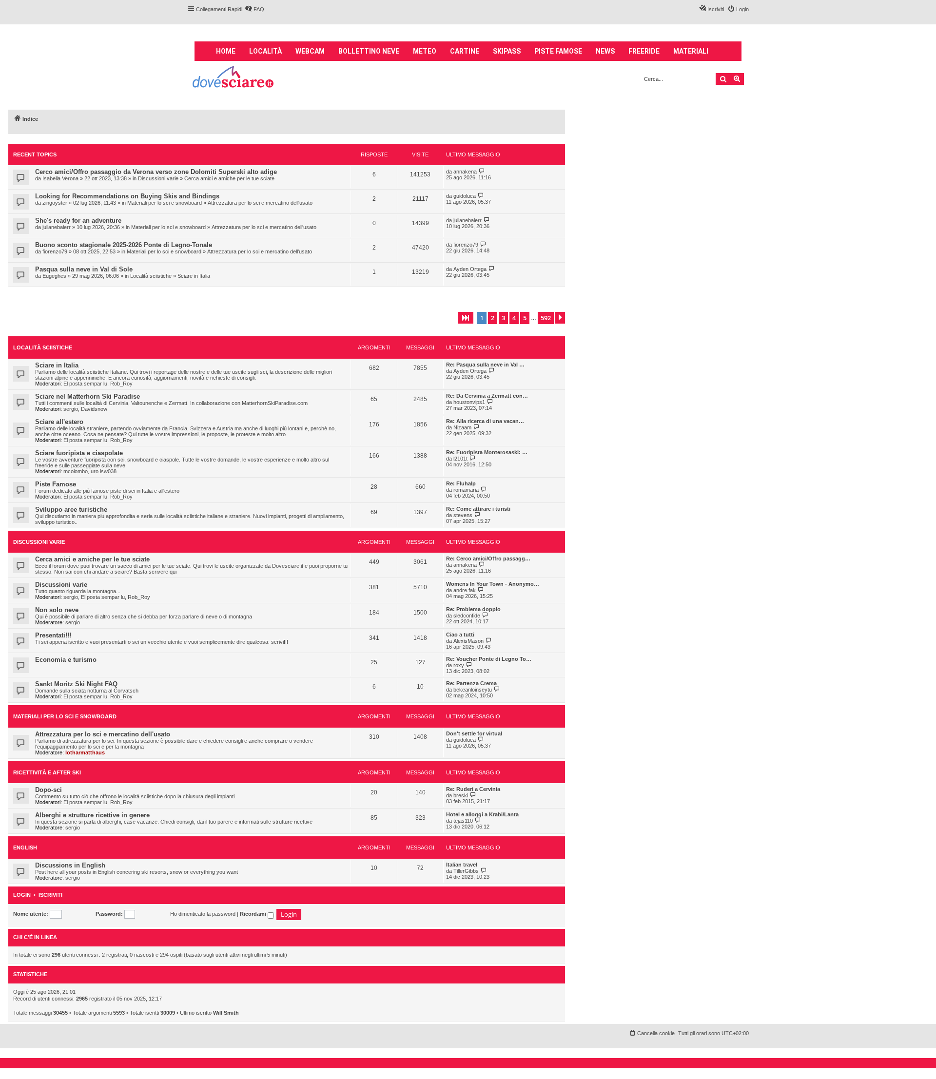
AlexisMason (468, 641)
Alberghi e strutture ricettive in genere (92, 815)
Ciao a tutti (460, 634)
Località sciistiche (151, 276)
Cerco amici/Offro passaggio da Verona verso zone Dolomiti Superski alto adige (156, 171)
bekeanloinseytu (472, 690)
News (605, 51)
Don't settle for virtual (474, 733)
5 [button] (524, 317)
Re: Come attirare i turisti (478, 509)
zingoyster (54, 203)
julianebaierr (56, 227)
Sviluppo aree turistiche (71, 509)
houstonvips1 (469, 402)
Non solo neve (56, 610)
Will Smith (226, 1013)
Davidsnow (94, 409)
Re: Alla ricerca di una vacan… (485, 421)
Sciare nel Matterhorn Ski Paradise (87, 396)
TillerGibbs (466, 871)
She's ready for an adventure (78, 220)
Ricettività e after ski (47, 772)
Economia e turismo (66, 659)
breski (460, 795)
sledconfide (466, 615)
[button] (465, 318)
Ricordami (254, 914)
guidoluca (464, 196)
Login (22, 895)
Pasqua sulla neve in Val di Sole (84, 269)
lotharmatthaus (85, 752)
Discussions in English (70, 865)
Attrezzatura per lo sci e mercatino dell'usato (260, 203)
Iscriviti (50, 895)
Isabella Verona (60, 178)
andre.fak (464, 590)
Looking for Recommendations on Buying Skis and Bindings (127, 196)
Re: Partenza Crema (471, 683)
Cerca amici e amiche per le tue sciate (229, 178)
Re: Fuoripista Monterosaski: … (486, 452)
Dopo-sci (48, 789)
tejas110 (463, 821)
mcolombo (75, 471)
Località (265, 51)
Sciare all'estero (59, 421)
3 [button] (503, 317)
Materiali (690, 51)
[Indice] (233, 78)
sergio (70, 409)
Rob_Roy (121, 383)
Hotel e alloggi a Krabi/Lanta (482, 814)
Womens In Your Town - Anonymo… (492, 584)
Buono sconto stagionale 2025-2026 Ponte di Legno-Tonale (123, 245)
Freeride (644, 51)
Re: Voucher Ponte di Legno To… (488, 659)
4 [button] (514, 317)
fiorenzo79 (54, 251)
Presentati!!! (53, 635)
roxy (458, 665)
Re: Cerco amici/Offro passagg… (488, 558)
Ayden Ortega (470, 269)
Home (225, 51)
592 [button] (546, 317)
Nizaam (462, 427)
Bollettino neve (368, 51)
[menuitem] (254, 9)
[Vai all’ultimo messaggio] (482, 171)
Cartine (464, 51)
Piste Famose (55, 484)
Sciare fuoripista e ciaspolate (79, 453)
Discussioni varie (158, 178)
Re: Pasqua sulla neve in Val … (485, 364)
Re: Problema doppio (473, 609)
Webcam (310, 51)
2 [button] (492, 317)
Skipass (507, 51)
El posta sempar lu (85, 383)
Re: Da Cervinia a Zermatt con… (487, 396)
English (25, 847)
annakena (465, 171)
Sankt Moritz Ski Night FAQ (76, 684)
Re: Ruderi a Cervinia (473, 789)
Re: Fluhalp (461, 483)
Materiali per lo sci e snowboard (164, 203)
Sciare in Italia (193, 276)
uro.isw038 (104, 471)
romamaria (466, 490)
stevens (462, 515)
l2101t (460, 459)
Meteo (424, 51)
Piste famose (558, 51)
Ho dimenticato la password (202, 914)
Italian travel (461, 864)
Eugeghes (54, 276)
